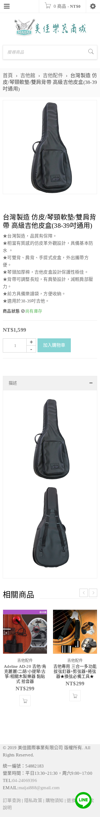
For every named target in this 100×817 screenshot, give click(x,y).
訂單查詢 (12, 800)
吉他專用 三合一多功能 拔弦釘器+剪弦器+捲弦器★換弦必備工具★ (75, 671)
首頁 (8, 75)
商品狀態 (11, 311)
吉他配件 (53, 75)
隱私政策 (33, 800)
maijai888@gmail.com (39, 787)
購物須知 (55, 800)
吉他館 (28, 75)
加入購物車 (54, 345)
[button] (25, 700)
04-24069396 (24, 780)
